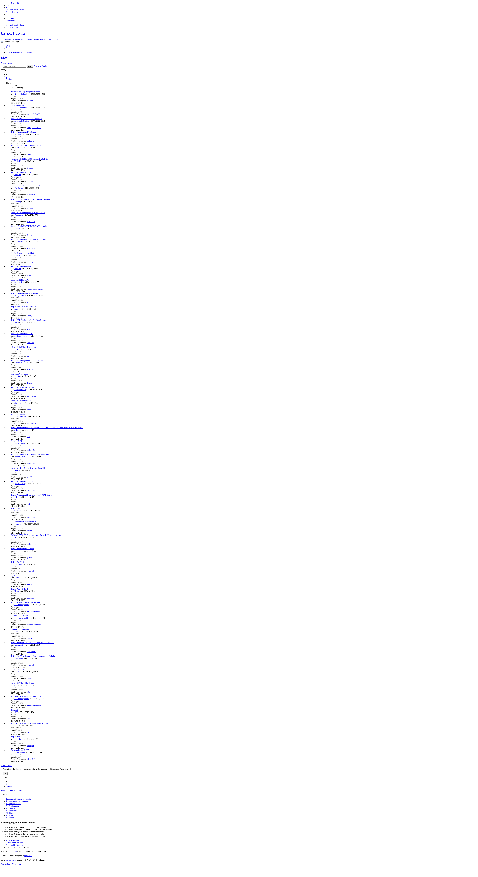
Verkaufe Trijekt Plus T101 (21, 401)
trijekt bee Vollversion (19, 374)
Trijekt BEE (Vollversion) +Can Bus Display (28, 320)
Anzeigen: (7, 769)
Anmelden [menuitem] (10, 18)
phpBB (14, 851)
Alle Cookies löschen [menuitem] (14, 845)
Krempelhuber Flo (21, 94)
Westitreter (18, 188)
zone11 (17, 470)
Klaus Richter (19, 752)
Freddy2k (18, 564)
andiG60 (17, 175)
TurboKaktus (19, 161)
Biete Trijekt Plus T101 (20, 280)
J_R (16, 430)
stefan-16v (18, 282)
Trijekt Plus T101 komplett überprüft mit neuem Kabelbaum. (35, 656)
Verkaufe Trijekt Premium (21, 266)
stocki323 (18, 403)
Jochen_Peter (19, 443)
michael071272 (20, 336)
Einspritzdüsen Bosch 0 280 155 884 (25, 186)
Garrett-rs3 (18, 363)
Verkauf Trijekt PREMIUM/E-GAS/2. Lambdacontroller (33, 226)
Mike (29, 275)
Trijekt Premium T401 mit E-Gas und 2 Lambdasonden (32, 643)
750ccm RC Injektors (19, 616)
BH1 (16, 537)
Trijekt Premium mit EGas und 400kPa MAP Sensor (31, 495)
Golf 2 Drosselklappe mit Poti (22, 253)
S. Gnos (30, 168)
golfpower (18, 134)
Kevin (16, 591)
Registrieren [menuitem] (10, 21)
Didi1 (16, 148)
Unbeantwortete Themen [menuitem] (16, 25)
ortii (16, 685)
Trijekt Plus (15, 508)
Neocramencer (20, 390)
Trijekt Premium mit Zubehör (22, 549)
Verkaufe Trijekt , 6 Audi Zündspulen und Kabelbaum (32, 454)
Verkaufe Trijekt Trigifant (21, 172)
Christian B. (19, 645)
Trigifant (14, 710)
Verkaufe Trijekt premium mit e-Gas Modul (28, 360)
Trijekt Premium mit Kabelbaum (23, 132)
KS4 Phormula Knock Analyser (23, 522)
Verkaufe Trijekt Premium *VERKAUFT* (28, 213)
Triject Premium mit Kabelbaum (23, 307)
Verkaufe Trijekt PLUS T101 (22, 481)
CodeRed (18, 255)
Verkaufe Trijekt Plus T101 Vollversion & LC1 (29, 159)
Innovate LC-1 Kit (18, 669)
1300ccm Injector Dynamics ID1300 (25, 602)
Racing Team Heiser (35, 289)
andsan (17, 309)
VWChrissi (18, 658)
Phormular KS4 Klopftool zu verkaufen (26, 696)
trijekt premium (17, 575)
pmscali (17, 349)
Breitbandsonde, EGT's (20, 750)
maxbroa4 (18, 524)
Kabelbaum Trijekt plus (20, 629)
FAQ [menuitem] (8, 46)
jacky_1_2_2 (19, 484)
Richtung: (55, 769)
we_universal (10, 860)
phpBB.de (28, 856)
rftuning (17, 201)
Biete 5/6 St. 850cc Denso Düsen (24, 347)
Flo (15, 725)
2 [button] (6, 77)
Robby (17, 228)
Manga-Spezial (20, 295)
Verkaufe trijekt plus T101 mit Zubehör (26, 119)
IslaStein (30, 101)
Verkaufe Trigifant (18, 414)
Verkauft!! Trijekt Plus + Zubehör (24, 683)
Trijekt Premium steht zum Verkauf (24, 293)
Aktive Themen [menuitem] (12, 27)
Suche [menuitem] (8, 48)
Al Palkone (18, 242)
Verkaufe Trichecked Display (22, 387)
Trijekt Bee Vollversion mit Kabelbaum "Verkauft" (31, 199)
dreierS (29, 383)
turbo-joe (30, 598)
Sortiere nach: (29, 769)
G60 (16, 712)
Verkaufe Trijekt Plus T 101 (22, 334)
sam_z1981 (31, 490)
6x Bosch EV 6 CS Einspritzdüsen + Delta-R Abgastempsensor (36, 535)
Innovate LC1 (16, 441)
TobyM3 (17, 631)
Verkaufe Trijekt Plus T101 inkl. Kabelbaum (28, 240)
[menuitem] (12, 3)
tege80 (17, 376)
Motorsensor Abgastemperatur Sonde (25, 92)
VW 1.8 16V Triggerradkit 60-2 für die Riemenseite (31, 723)
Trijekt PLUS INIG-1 (19, 589)
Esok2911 (30, 369)
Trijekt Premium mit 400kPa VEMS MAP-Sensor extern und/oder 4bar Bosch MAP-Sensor (47, 428)
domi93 (17, 578)
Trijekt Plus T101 (18, 562)
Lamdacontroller (17, 105)
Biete (4, 57)
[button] (9, 79)
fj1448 (17, 551)
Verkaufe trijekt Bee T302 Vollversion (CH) (28, 468)
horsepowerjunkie (21, 605)
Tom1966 (30, 343)
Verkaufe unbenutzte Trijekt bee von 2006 (27, 145)
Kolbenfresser (32, 544)
